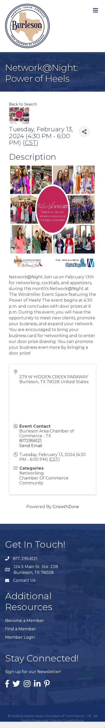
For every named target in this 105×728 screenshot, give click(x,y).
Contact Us (24, 580)
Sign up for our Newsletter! (33, 671)
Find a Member (20, 629)
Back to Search (23, 104)
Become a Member (24, 620)
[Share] (84, 131)
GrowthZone (65, 506)
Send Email (30, 445)
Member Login (20, 637)
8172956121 (30, 440)
